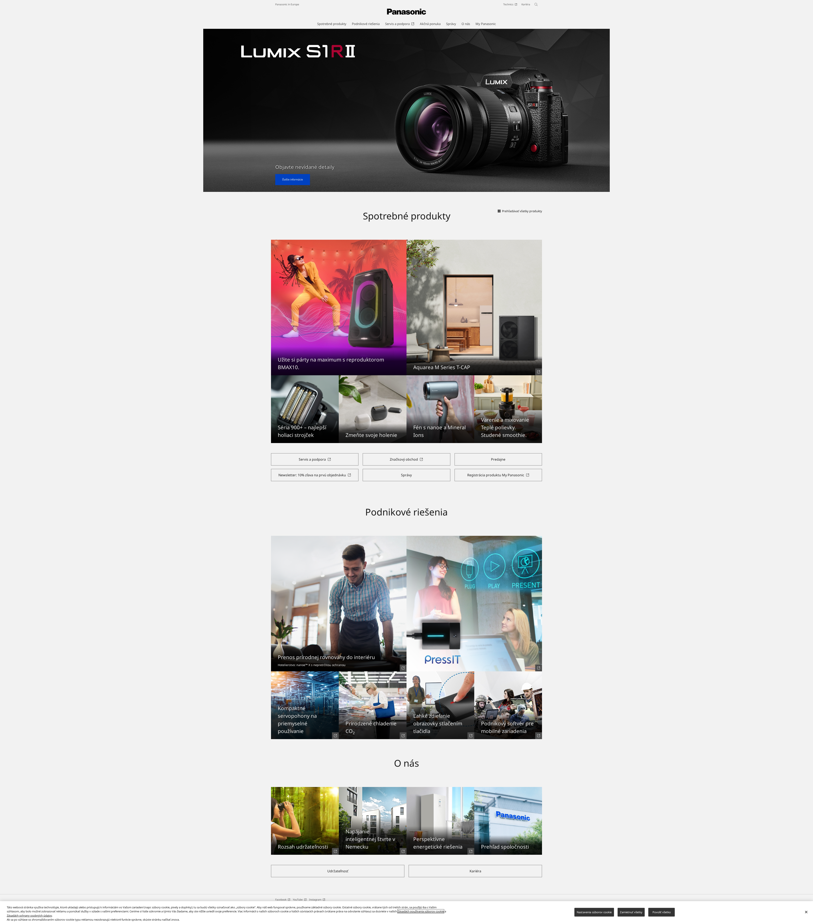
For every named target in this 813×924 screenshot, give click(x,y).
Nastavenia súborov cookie (594, 912)
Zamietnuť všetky (631, 912)
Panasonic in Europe (287, 4)
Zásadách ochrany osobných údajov (29, 915)
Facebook (280, 899)
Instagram (315, 899)
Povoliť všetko (662, 912)
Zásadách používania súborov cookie (421, 911)
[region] (406, 912)
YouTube (298, 899)
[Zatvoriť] (806, 912)
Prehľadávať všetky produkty (522, 211)
